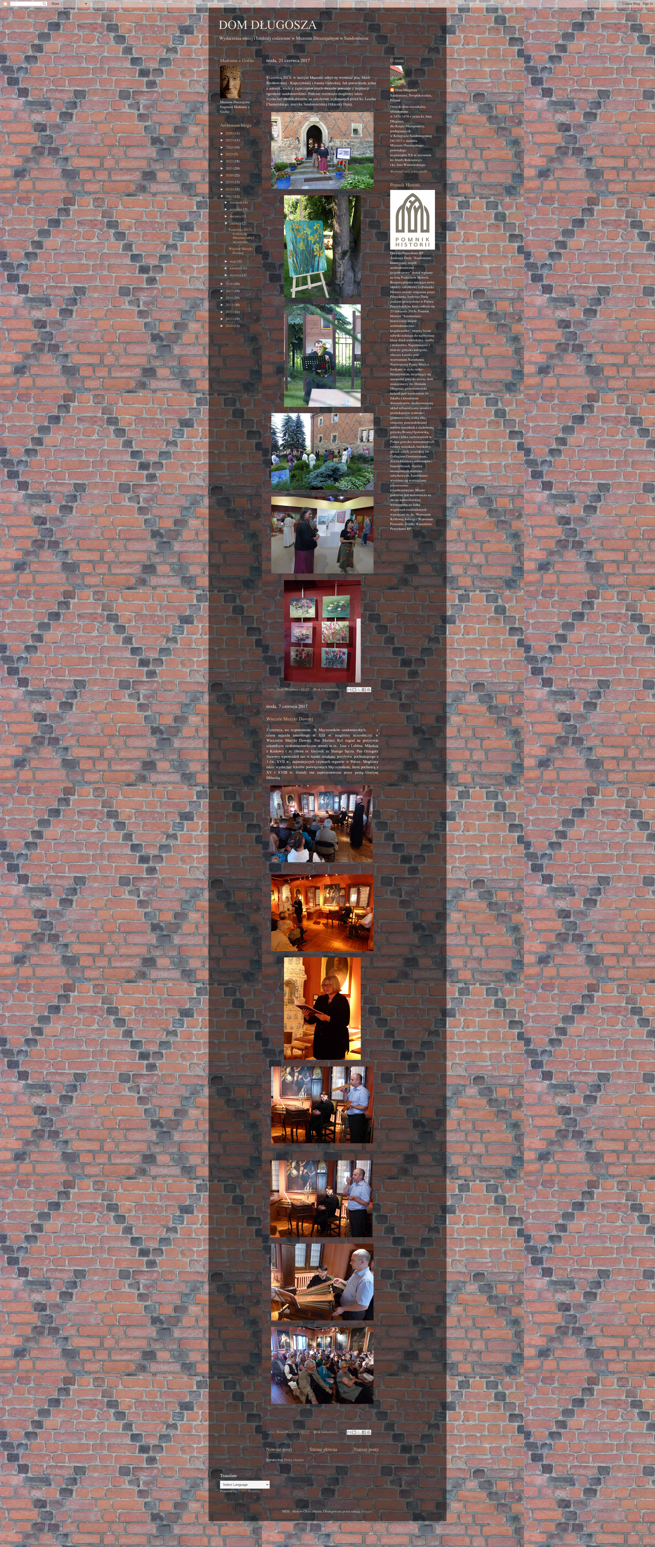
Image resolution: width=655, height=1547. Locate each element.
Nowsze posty (279, 1449)
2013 (230, 304)
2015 (230, 291)
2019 (230, 182)
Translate (254, 1491)
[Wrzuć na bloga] (354, 689)
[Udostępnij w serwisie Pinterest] (368, 689)
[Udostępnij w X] (359, 689)
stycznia (236, 275)
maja (233, 261)
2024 (230, 147)
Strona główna (323, 1449)
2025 (230, 140)
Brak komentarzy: (327, 689)
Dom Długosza (406, 90)
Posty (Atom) (294, 1459)
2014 (230, 297)
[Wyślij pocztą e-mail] (349, 689)
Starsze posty (366, 1449)
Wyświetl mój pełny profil (408, 171)
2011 (230, 318)
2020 (230, 175)
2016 (230, 283)
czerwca (236, 223)
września (236, 209)
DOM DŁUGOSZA (268, 24)
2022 (230, 161)
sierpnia (236, 216)
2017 (230, 196)
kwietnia (236, 268)
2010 (230, 325)
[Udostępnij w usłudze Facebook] (363, 689)
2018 (230, 189)
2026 (230, 133)
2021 (230, 168)
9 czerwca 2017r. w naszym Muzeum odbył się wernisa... (241, 235)
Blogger (366, 1511)
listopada (236, 202)
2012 (230, 312)
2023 (230, 154)
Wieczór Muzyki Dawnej (289, 719)
